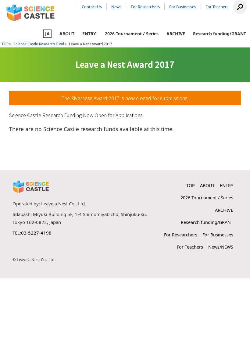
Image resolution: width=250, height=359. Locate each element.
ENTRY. (89, 34)
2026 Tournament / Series (132, 34)
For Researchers (145, 6)
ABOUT (66, 34)
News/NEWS (220, 247)
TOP (5, 44)
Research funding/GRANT (219, 34)
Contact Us (92, 6)
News (116, 6)
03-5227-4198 (36, 233)
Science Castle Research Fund (38, 44)
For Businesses (182, 6)
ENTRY (226, 185)
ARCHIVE (175, 34)
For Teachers (216, 6)
